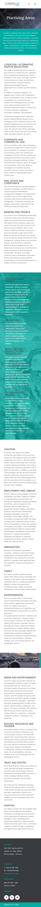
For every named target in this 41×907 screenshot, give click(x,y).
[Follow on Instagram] (17, 897)
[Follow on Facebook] (6, 897)
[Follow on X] (12, 897)
